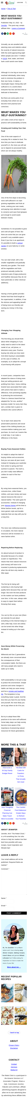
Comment (5, 869)
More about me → (14, 967)
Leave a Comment (18, 28)
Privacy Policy (14, 1045)
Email (3, 906)
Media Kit (14, 1070)
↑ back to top (14, 1032)
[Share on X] (5, 33)
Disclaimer (14, 1048)
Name (4, 898)
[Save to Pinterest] (13, 33)
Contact (14, 1064)
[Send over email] (8, 33)
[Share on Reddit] (10, 33)
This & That (11, 9)
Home (3, 9)
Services (14, 1067)
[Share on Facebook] (2, 33)
